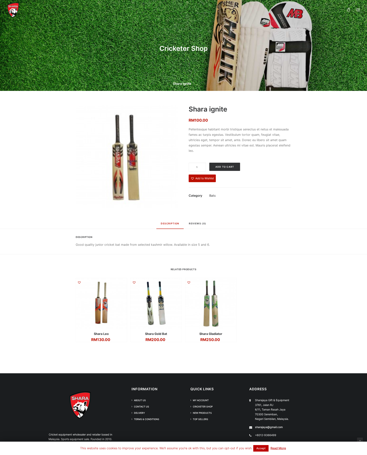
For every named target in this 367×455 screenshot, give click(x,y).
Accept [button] (261, 448)
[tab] (170, 225)
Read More (278, 448)
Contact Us (141, 406)
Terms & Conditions (146, 419)
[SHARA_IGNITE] (127, 156)
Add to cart (224, 166)
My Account (201, 400)
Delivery (139, 412)
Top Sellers (200, 419)
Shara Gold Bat (156, 334)
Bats (212, 195)
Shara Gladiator (210, 334)
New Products (202, 412)
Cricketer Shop (203, 406)
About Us (140, 400)
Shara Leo (101, 334)
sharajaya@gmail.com (269, 427)
